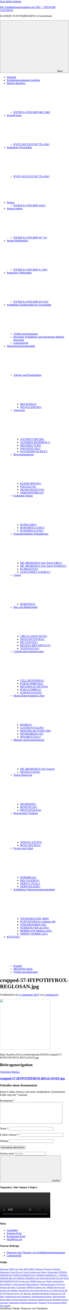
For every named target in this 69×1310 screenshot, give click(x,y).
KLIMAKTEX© (29, 569)
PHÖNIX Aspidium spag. (36, 1287)
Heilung (44, 1272)
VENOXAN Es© (29, 648)
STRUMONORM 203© (33, 924)
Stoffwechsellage (59, 1297)
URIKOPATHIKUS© (32, 492)
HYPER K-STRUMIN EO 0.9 (24, 1275)
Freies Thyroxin (16, 1272)
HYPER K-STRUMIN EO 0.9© (31, 301)
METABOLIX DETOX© (34, 686)
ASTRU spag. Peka (16, 1269)
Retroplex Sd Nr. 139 (15, 1293)
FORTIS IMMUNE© (31, 683)
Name (4, 1128)
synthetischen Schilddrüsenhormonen (23, 1303)
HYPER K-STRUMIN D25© (29, 205)
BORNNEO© (28, 604)
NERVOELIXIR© (30, 886)
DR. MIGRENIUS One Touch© (37, 768)
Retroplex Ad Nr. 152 (44, 1290)
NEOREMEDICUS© (32, 733)
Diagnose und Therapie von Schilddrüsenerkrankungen (36, 1252)
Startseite (11, 77)
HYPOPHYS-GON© (32, 530)
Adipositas (4, 1269)
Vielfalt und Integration (25, 333)
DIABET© (26, 724)
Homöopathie (53, 1272)
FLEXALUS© (28, 486)
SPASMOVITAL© (30, 736)
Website (4, 1141)
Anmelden (12, 1230)
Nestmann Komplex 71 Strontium (13, 1287)
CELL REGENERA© (32, 680)
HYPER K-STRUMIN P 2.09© (30, 269)
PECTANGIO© (29, 642)
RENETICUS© (28, 807)
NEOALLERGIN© (31, 407)
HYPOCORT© (28, 524)
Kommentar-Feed (16, 1236)
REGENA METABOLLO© (35, 645)
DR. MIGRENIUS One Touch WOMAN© (43, 565)
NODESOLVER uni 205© (34, 927)
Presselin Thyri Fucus (27, 1290)
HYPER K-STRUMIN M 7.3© (30, 237)
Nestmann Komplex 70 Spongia (52, 1284)
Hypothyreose (24, 1281)
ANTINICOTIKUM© (32, 439)
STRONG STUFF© (31, 842)
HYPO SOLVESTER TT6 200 (51, 1278)
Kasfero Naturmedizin (55, 1281)
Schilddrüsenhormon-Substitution (18, 1297)
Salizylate (27, 1293)
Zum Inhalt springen (10, 1)
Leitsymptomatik (18, 1284)
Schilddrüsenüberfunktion (42, 1297)
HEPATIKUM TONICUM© (35, 730)
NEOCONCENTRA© (32, 639)
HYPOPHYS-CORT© (32, 527)
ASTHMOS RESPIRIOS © (35, 442)
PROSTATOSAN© (30, 810)
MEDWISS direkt (22, 968)
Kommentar (7, 1100)
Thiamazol (42, 1303)
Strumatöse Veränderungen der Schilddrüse (45, 1300)
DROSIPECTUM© (30, 445)
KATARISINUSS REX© (34, 451)
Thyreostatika (5, 1306)
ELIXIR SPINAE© (30, 483)
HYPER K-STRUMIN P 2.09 (27, 1278)
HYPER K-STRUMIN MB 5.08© (31, 112)
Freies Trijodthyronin (31, 1272)
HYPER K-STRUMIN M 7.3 (48, 1275)
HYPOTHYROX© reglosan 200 (37, 921)
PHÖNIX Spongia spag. (56, 1287)
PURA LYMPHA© (30, 689)
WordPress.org (14, 1239)
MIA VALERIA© (30, 880)
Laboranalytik (20, 343)
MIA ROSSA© (28, 404)
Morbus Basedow (33, 1284)
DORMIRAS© (28, 877)
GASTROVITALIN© (32, 727)
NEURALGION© (30, 772)
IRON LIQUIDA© (30, 845)
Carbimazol (39, 1269)
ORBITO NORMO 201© (34, 933)
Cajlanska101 (51, 994)
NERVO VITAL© (30, 883)
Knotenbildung (6, 1284)
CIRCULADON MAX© (33, 636)
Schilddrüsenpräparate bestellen (23, 80)
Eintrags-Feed (14, 1233)
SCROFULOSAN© (31, 692)
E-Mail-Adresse (9, 1134)
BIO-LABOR (29, 1269)
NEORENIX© (28, 804)
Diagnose (48, 1269)
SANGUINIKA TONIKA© (35, 572)
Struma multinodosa (20, 1300)
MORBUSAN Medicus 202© (36, 930)
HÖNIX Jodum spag (38, 1281)
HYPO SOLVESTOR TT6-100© (31, 144)
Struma (10, 202)
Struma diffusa (5, 1300)
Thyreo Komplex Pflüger (57, 1303)
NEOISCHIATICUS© (32, 489)
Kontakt (17, 965)
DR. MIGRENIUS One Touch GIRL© (41, 562)
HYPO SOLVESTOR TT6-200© (31, 176)
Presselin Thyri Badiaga (9, 1290)
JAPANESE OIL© (30, 448)
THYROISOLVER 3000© (34, 918)
